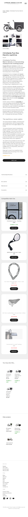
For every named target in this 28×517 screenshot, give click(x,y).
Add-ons (4, 476)
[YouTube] (13, 499)
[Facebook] (4, 499)
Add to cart (14, 160)
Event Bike (19, 101)
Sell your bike (6, 470)
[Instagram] (10, 499)
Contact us (5, 486)
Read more (14, 288)
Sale (4, 481)
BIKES (7, 11)
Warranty (5, 495)
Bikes (4, 475)
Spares (4, 478)
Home (4, 11)
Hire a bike (5, 467)
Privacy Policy (6, 491)
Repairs (4, 466)
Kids (4, 479)
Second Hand (6, 469)
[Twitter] (7, 499)
